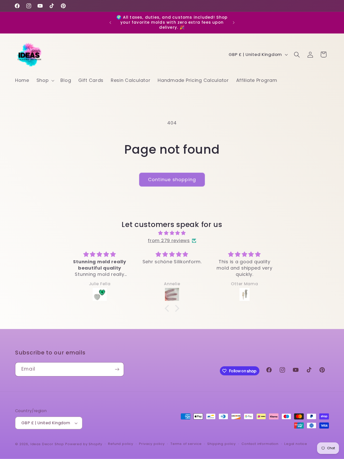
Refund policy (120, 443)
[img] (172, 233)
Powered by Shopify (83, 444)
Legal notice (295, 443)
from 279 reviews (169, 240)
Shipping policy (221, 443)
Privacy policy (152, 443)
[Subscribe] (117, 369)
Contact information (260, 443)
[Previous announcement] (110, 22)
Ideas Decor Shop (47, 444)
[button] (45, 80)
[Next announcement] (233, 22)
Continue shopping (172, 179)
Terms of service (185, 443)
